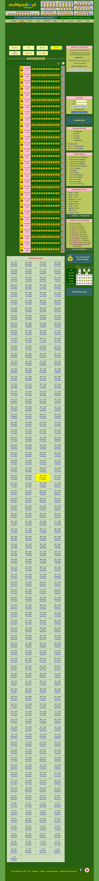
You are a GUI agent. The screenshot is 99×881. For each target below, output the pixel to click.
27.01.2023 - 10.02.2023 (43, 425)
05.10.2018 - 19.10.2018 (57, 623)
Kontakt (42, 871)
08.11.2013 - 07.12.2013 (14, 805)
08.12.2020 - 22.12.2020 (43, 524)
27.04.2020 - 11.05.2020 (28, 554)
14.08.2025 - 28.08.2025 (14, 310)
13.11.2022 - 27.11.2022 (57, 432)
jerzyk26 (80, 175)
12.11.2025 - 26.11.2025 (43, 295)
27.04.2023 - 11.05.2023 (14, 417)
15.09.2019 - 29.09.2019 (14, 585)
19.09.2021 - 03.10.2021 (57, 486)
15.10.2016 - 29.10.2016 (57, 714)
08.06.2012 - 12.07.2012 (14, 836)
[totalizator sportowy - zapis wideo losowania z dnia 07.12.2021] (21, 169)
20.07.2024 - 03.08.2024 (43, 356)
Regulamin (75, 215)
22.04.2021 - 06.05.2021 (28, 508)
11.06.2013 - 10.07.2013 (28, 813)
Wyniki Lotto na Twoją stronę (68, 871)
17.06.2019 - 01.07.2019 (43, 592)
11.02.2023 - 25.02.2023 (28, 425)
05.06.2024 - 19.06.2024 (28, 364)
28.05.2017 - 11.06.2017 (14, 691)
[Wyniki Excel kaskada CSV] (63, 63)
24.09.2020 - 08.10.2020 (57, 531)
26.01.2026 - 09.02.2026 (28, 287)
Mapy (38, 21)
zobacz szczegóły (82, 259)
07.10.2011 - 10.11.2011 (57, 844)
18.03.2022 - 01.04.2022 (57, 463)
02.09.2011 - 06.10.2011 (14, 851)
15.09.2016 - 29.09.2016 (28, 722)
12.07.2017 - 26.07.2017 (28, 684)
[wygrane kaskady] (63, 69)
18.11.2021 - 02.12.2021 (57, 478)
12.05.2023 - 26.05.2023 (57, 409)
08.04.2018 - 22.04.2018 (57, 645)
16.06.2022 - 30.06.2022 (28, 455)
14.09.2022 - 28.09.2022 (57, 440)
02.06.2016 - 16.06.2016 (14, 737)
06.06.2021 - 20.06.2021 (43, 501)
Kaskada (81, 17)
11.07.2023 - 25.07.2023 (57, 402)
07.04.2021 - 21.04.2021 (43, 508)
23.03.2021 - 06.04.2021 (57, 508)
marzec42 (82, 161)
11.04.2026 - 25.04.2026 (14, 280)
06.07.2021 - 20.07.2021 (14, 501)
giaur (70, 197)
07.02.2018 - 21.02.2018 (57, 653)
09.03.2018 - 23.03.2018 (28, 653)
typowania (79, 70)
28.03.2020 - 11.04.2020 (57, 554)
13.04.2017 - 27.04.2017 (57, 691)
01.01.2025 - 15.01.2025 (57, 333)
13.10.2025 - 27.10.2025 (14, 303)
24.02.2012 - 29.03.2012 (57, 836)
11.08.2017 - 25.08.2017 (57, 676)
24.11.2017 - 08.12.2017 (14, 668)
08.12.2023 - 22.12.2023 (28, 386)
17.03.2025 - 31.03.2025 (43, 326)
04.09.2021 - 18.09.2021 (14, 493)
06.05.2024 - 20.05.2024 (57, 364)
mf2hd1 (80, 177)
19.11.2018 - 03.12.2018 (14, 623)
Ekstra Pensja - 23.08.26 (83, 1)
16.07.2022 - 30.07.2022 (57, 447)
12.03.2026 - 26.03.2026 (43, 280)
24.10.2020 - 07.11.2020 (28, 531)
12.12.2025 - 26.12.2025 (14, 295)
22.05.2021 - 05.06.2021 (57, 501)
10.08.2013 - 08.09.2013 (57, 805)
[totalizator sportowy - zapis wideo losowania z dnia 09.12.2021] (21, 145)
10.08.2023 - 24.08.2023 (28, 402)
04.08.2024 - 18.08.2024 (28, 356)
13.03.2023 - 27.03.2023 (57, 417)
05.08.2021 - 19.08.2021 (43, 493)
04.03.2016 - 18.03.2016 (43, 745)
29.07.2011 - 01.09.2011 (28, 851)
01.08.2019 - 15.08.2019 (57, 585)
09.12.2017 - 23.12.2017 (57, 661)
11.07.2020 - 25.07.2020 (14, 546)
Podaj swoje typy (72, 144)
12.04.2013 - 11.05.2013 (57, 813)
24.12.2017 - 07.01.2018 (43, 661)
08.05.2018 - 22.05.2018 (28, 645)
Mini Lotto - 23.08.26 (50, 8)
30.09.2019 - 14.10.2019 (57, 577)
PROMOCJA (69, 1)
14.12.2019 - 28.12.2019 (43, 569)
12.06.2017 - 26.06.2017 (57, 684)
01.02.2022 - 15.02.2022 (43, 470)
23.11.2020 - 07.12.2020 (57, 524)
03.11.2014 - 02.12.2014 (14, 783)
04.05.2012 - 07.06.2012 (28, 836)
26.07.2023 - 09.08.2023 (43, 402)
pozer (77, 172)
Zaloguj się (75, 106)
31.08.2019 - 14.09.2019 (28, 585)
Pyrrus (71, 201)
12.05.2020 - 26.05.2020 (14, 554)
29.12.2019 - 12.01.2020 (28, 569)
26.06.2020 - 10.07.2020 (28, 546)
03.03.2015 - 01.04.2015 (14, 775)
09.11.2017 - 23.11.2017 (28, 668)
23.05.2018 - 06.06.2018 (14, 645)
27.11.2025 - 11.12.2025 (28, 295)
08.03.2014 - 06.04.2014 (14, 798)
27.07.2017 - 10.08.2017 (14, 684)
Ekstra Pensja (87, 17)
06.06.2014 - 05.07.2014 (28, 790)
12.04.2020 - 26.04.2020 (43, 554)
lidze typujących (79, 146)
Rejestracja (84, 106)
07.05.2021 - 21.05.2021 (14, 508)
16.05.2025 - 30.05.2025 (43, 318)
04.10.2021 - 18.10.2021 (43, 486)
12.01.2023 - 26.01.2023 (57, 425)
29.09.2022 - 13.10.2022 (43, 440)
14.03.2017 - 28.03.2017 (28, 699)
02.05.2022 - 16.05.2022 (14, 463)
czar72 (72, 212)
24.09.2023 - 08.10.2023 (43, 394)
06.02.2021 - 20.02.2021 (43, 516)
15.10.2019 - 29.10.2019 (43, 577)
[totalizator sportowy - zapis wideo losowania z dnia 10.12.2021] (21, 132)
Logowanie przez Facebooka (79, 112)
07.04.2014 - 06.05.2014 (57, 790)
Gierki (62, 21)
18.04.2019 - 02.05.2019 (43, 600)
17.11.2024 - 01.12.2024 (43, 341)
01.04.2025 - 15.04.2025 (28, 326)
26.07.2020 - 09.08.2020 (57, 539)
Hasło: (74, 103)
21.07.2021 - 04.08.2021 (57, 493)
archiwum (86, 70)
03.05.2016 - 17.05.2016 (43, 737)
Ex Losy (71, 21)
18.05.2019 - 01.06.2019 (14, 600)
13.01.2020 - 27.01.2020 (14, 569)
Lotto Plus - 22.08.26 (65, 12)
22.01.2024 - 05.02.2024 (43, 379)
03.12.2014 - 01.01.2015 (57, 775)
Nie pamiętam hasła (79, 109)
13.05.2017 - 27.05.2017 (28, 691)
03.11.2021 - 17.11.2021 (14, 486)
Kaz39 (71, 195)
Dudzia (71, 192)
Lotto (71, 270)
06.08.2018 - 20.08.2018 (57, 630)
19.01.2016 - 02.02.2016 (28, 752)
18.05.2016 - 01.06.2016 (28, 737)
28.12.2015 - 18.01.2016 (43, 752)
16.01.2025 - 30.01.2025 (43, 333)
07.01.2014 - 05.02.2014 (43, 798)
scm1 (82, 183)
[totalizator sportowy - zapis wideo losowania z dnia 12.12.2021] (21, 107)
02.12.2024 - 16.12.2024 (28, 341)
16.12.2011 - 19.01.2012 (28, 844)
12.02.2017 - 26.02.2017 (57, 699)
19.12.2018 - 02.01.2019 (43, 615)
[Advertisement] (49, 33)
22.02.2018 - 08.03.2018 (43, 653)
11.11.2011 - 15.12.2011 (43, 844)
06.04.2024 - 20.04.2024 (28, 371)
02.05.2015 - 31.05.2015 (43, 767)
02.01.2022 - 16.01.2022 (14, 478)
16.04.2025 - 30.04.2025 (14, 326)
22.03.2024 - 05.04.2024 (43, 371)
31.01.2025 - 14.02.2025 (28, 333)
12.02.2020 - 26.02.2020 (43, 562)
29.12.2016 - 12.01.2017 (43, 706)
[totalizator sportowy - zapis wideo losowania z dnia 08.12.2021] (21, 157)
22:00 (29, 63)
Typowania (46, 21)
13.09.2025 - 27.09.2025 (43, 303)
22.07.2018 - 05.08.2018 (14, 638)
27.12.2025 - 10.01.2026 (57, 287)
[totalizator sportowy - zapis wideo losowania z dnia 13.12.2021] (21, 95)
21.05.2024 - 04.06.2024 (43, 364)
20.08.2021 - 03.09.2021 (28, 493)
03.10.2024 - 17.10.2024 (28, 348)
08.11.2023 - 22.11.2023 (57, 386)
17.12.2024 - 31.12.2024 (14, 341)
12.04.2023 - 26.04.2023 (28, 417)
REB (70, 210)
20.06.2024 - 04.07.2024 (14, 364)
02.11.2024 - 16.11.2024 (57, 341)
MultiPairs (82, 249)
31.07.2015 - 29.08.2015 (57, 760)
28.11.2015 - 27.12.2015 (57, 752)
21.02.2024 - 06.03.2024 (14, 379)
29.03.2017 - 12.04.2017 (14, 699)
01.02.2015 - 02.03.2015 (28, 775)
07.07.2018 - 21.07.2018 (28, 638)
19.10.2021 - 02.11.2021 (28, 486)
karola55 (78, 168)
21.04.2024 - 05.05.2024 (14, 371)
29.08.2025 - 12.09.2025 (57, 303)
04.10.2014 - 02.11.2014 (28, 783)
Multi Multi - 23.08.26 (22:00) (49, 1)
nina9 (70, 206)
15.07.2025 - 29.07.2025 (43, 310)
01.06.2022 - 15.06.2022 (43, 455)
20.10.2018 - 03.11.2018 (43, 623)
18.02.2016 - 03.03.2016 (57, 745)
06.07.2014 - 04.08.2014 (14, 790)
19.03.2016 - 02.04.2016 (28, 745)
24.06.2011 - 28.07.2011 (43, 851)
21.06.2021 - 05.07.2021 (28, 501)
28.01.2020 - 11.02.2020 (57, 562)
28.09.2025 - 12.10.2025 (28, 303)
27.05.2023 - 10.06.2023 (43, 409)
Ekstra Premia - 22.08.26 (83, 7)
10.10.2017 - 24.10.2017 (57, 668)
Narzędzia (14, 21)
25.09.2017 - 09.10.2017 (14, 676)
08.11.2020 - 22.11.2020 (14, 531)
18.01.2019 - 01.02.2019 (14, 615)
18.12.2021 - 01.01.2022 (28, 478)
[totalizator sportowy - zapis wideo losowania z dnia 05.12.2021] (21, 194)
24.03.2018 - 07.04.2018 (14, 653)
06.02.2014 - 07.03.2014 (28, 798)
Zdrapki (55, 21)
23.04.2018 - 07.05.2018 (43, 645)
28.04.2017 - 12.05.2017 (43, 691)
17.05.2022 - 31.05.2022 (57, 455)
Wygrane (30, 21)
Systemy (79, 21)
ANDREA (71, 208)
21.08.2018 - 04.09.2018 (43, 630)
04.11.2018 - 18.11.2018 (28, 623)
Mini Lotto (75, 17)
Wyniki (22, 21)
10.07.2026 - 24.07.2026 (43, 265)
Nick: (74, 101)
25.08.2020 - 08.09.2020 (28, 539)
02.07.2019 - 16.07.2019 (28, 592)
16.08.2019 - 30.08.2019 (43, 585)
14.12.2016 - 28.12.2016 (57, 706)
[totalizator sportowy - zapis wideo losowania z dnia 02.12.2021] (21, 232)
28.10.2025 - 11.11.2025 (57, 295)
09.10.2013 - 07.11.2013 (28, 805)
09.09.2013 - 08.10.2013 (43, 805)
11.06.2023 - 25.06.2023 (28, 409)
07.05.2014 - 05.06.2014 (43, 790)
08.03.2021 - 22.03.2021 (14, 516)
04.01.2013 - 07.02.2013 (43, 821)
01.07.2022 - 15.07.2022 (14, 455)
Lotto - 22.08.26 (48, 12)
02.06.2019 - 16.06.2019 (57, 592)
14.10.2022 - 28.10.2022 (28, 440)
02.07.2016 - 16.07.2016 (43, 729)
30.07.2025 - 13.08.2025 (28, 310)
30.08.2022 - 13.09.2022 (14, 447)
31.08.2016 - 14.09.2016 (43, 722)
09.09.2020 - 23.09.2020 (14, 539)
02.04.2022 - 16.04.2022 (43, 463)
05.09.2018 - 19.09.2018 (28, 630)
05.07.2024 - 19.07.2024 (57, 356)
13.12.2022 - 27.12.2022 (28, 432)
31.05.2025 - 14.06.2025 (28, 318)
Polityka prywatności (52, 871)
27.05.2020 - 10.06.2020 (57, 546)
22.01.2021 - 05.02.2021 (57, 516)
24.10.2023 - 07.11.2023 (14, 394)
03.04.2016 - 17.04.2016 (14, 745)
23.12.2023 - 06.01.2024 (14, 386)
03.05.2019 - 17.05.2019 (28, 600)
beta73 (75, 170)
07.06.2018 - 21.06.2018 (57, 638)
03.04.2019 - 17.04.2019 (57, 600)
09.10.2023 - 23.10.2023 (28, 394)
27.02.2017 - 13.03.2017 (43, 699)
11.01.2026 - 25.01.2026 (43, 287)
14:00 (24, 63)
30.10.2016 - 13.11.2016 (43, 714)
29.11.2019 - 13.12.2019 (57, 569)
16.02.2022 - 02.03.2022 (28, 470)
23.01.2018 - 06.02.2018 (14, 661)
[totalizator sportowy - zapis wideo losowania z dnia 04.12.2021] (21, 207)
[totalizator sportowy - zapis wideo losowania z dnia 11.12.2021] (21, 120)
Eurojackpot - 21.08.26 (83, 12)
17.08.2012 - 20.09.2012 (43, 828)
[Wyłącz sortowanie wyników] (59, 64)
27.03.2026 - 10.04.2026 (28, 280)
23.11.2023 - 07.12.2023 (43, 386)
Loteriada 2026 (79, 120)
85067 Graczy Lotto (79, 292)
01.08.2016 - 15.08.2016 (14, 729)
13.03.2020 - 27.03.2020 (14, 562)
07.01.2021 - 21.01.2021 (14, 524)
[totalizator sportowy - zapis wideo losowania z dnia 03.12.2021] (21, 219)
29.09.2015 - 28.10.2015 (28, 760)
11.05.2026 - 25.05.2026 (43, 272)
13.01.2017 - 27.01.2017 (28, 706)
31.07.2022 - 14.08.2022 (43, 447)
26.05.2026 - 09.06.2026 (28, 272)
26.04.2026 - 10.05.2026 (57, 272)
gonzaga (84, 166)
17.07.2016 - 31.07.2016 (28, 729)
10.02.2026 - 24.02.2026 (14, 287)
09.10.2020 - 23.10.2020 (43, 531)
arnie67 (79, 181)
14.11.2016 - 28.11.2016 (28, 714)
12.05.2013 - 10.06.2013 (43, 813)
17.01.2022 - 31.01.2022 (57, 470)
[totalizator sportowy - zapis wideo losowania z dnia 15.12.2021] (21, 70)
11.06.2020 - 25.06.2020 (43, 546)
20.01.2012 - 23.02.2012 (14, 844)
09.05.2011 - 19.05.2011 (14, 859)
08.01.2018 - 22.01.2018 (28, 661)
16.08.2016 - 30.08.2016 (57, 722)
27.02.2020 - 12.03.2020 (28, 562)
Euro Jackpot (42, 53)
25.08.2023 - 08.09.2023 (14, 402)
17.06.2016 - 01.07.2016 (57, 729)
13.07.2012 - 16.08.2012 (57, 828)
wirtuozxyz (85, 157)
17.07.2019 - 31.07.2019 (14, 592)
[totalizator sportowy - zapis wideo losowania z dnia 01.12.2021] (21, 244)
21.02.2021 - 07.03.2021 (28, 516)
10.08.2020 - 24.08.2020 (43, 539)
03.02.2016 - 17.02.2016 (14, 752)
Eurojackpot (71, 272)
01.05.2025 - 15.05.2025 (57, 318)
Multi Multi (69, 17)
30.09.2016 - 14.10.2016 (14, 722)
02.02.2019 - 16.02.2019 (57, 607)
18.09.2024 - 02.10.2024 (43, 348)
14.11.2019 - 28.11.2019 (14, 577)
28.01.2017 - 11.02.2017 (14, 706)
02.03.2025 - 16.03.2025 (57, 326)
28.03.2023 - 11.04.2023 (43, 417)
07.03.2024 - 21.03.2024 (57, 371)
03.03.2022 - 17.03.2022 (14, 470)
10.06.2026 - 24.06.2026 (14, 272)
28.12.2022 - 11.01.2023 (14, 432)
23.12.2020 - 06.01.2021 (28, 524)
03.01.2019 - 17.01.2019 (28, 615)
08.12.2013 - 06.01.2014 (57, 798)
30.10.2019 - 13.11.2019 (28, 577)
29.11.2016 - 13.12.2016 (14, 714)
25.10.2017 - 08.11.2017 (43, 668)
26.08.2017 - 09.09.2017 (43, 676)
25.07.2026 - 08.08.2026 (28, 265)
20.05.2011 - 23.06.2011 (57, 851)
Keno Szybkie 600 (15, 53)
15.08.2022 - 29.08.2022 (28, 447)
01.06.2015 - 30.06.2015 (28, 767)
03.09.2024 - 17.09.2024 (57, 348)
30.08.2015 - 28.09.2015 (43, 760)
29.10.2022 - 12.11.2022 (14, 440)
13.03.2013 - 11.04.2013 (14, 821)
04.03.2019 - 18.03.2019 (28, 607)
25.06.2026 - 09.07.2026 (57, 265)
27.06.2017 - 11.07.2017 (43, 684)
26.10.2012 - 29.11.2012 (14, 828)
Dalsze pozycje (85, 215)
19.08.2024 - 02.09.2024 (14, 356)
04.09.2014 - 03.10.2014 (43, 783)
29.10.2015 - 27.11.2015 (14, 760)
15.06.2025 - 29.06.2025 (14, 318)
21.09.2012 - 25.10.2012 (28, 828)
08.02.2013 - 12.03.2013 (28, 821)
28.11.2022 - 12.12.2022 (43, 432)
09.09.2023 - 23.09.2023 (57, 394)
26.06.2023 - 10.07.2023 (14, 409)
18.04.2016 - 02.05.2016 (57, 737)
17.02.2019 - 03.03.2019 (43, 607)
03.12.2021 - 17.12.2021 (43, 478)
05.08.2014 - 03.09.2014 (57, 783)
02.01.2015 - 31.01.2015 (43, 775)
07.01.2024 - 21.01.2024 (57, 379)
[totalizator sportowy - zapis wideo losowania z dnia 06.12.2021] (21, 182)
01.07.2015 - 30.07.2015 (14, 767)
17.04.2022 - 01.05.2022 (28, 463)
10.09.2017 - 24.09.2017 (28, 676)
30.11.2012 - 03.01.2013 (57, 821)
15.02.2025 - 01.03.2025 (14, 333)
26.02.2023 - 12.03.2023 (14, 425)
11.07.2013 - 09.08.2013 (14, 813)
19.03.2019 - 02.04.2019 (14, 607)
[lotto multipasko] (24, 5)
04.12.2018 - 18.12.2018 (57, 615)
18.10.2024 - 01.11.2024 (14, 348)
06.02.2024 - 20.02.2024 (28, 379)
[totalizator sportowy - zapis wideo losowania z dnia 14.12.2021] (21, 82)
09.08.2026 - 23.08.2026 (14, 265)
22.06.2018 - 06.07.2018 (43, 638)
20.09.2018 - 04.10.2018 (14, 630)
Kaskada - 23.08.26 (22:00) (23, 12)
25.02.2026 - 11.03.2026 (57, 280)
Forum (87, 21)
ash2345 (82, 164)
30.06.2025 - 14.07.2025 (57, 310)
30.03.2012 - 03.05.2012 (43, 836)
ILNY (79, 179)
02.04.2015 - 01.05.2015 (57, 767)
